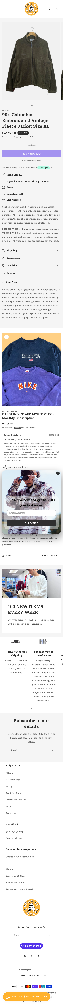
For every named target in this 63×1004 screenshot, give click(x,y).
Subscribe (31, 523)
